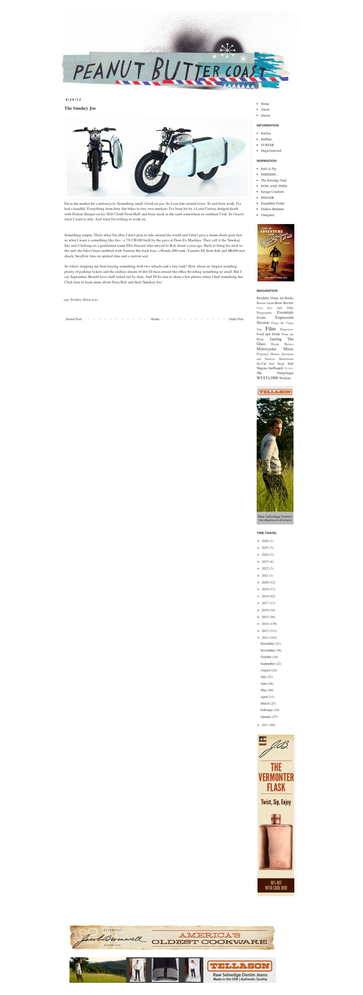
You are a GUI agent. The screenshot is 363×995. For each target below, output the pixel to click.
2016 (265, 610)
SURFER (267, 144)
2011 (265, 724)
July (264, 676)
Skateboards (286, 359)
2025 (265, 547)
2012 (265, 637)
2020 (265, 582)
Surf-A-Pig (268, 168)
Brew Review (284, 302)
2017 (265, 602)
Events (261, 317)
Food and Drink (268, 334)
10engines (268, 214)
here (77, 281)
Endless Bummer (272, 208)
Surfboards (275, 368)
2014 (265, 623)
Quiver (265, 115)
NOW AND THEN (274, 186)
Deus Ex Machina (187, 240)
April (265, 696)
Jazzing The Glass (275, 341)
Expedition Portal (272, 203)
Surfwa (266, 133)
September (268, 663)
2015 (265, 616)
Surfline (266, 139)
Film (270, 328)
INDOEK (267, 197)
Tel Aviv (289, 368)
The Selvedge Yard (273, 180)
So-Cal (261, 363)
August (266, 670)
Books (289, 298)
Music (288, 348)
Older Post (236, 319)
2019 (265, 589)
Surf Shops (277, 364)
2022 (265, 568)
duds (279, 308)
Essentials (285, 312)
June (264, 683)
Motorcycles (90, 300)
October (266, 656)
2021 (265, 575)
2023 (265, 561)
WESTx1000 (267, 377)
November (268, 650)
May (264, 690)
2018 (265, 596)
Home (155, 319)
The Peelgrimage (275, 372)
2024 (265, 554)
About (265, 109)
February (267, 709)
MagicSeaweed (271, 150)
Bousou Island (265, 303)
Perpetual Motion (268, 354)
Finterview (287, 329)
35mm (274, 298)
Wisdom (284, 378)
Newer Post (74, 319)
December (268, 643)
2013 (265, 630)
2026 (265, 540)
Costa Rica (264, 308)
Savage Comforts (272, 191)
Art (281, 298)
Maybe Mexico (282, 344)
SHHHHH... (269, 174)
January (266, 716)
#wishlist (75, 300)
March (265, 703)
